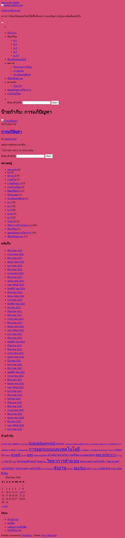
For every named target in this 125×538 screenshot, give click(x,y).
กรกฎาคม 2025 (15, 273)
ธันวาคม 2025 (14, 269)
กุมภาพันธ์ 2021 (15, 387)
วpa (14, 461)
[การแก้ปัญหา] (9, 121)
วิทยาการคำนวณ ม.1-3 (19, 225)
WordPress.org (14, 530)
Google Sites (23, 444)
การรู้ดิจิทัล (12, 450)
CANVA (4, 444)
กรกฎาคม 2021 (15, 376)
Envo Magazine (49, 535)
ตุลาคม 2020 (14, 398)
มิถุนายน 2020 (14, 414)
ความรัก (24, 455)
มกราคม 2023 (14, 334)
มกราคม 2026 (14, 265)
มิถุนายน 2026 (14, 258)
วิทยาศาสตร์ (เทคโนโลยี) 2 (93, 461)
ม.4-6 (16, 55)
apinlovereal (10, 139)
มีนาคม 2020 (14, 421)
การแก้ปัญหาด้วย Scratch (99, 450)
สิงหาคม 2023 (14, 315)
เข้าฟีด (10, 523)
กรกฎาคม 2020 (15, 410)
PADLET (60, 444)
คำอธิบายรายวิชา (58, 455)
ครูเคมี (15, 455)
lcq (8, 172)
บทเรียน (74, 455)
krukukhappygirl (42, 443)
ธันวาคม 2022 (14, 338)
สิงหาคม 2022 (14, 349)
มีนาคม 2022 (14, 360)
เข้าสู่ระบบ (12, 519)
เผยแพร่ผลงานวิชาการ (19, 89)
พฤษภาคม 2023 (15, 326)
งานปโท (11, 179)
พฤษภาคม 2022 (15, 357)
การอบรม (18, 70)
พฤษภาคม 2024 (15, 296)
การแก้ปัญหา (11, 132)
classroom (12, 169)
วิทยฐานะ (41, 461)
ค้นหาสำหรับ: (14, 102)
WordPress (26, 535)
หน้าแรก (11, 32)
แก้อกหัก (94, 469)
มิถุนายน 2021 (14, 379)
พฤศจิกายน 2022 (16, 341)
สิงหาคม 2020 (14, 406)
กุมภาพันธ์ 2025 (15, 284)
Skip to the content (10, 2)
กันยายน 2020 (14, 402)
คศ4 (30, 455)
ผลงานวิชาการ (106, 455)
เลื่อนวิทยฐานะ (15, 78)
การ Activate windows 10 (98, 444)
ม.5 (15, 51)
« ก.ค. (5, 506)
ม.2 (15, 44)
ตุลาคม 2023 (14, 307)
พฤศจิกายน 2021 (16, 372)
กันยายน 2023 (14, 311)
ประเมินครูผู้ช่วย (22, 74)
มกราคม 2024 (14, 300)
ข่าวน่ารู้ (11, 175)
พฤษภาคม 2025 (15, 281)
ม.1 (15, 40)
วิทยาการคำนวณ (63, 460)
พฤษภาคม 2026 (15, 262)
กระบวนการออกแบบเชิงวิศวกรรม (77, 444)
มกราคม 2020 (14, 429)
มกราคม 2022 (14, 364)
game (16, 443)
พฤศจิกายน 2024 (16, 288)
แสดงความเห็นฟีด (17, 527)
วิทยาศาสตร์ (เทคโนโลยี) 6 (29, 468)
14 (20, 492)
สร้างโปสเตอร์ (48, 469)
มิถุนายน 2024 (14, 292)
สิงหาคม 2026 (14, 250)
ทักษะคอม (12, 194)
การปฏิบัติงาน (113, 444)
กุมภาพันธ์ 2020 (15, 425)
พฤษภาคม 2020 (15, 417)
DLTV (10, 444)
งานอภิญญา (13, 183)
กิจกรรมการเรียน (22, 67)
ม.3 (15, 48)
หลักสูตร (70, 469)
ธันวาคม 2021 (14, 368)
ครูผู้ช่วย (8, 455)
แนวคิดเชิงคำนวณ (107, 468)
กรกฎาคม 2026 (15, 254)
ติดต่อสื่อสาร (14, 191)
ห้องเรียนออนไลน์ (16, 59)
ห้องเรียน (12, 229)
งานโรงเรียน (14, 93)
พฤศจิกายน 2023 (16, 303)
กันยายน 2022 (14, 345)
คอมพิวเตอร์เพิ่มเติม (40, 455)
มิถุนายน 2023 (14, 322)
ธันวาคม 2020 (14, 395)
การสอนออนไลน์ (22, 450)
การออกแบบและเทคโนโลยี (54, 449)
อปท (88, 468)
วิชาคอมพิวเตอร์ (26, 461)
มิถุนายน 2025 (14, 277)
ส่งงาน (60, 467)
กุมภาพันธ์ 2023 (15, 330)
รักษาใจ (17, 86)
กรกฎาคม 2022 (15, 353)
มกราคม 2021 (14, 391)
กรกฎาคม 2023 (15, 319)
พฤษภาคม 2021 (15, 383)
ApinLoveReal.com (10, 10)
